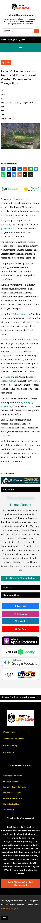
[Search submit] (36, 31)
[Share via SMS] (36, 169)
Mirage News (19, 314)
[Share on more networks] (30, 174)
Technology (8, 809)
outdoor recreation (10, 381)
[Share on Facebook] (3, 169)
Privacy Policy (9, 732)
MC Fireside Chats (12, 793)
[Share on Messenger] (9, 169)
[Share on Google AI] (14, 174)
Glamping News (10, 781)
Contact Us (8, 752)
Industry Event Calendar (14, 787)
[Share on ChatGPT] (9, 174)
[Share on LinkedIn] (19, 169)
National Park (30, 339)
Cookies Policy (10, 745)
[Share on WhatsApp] (3, 174)
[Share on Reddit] (25, 169)
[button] (20, 47)
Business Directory (12, 776)
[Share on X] (14, 169)
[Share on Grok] (25, 174)
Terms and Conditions (13, 738)
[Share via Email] (30, 169)
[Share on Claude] (19, 174)
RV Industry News (11, 804)
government (7, 228)
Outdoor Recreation (12, 798)
